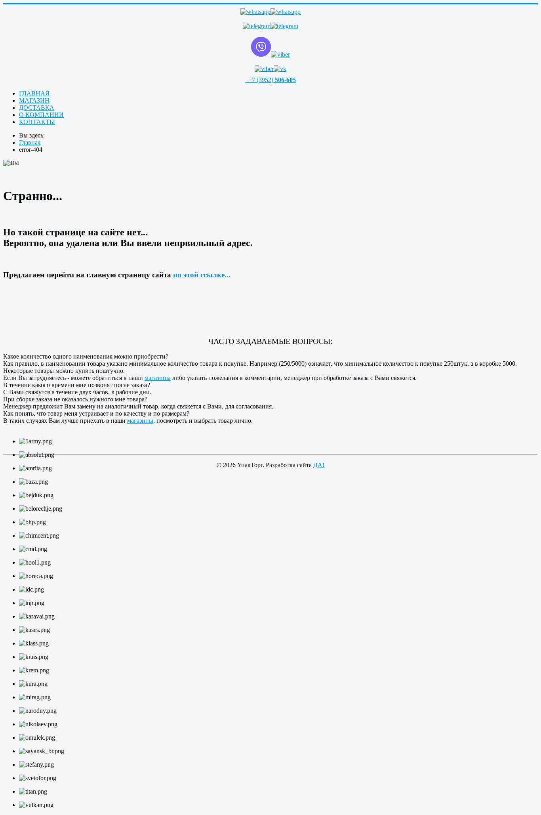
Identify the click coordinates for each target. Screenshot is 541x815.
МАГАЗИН (34, 100)
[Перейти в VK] (270, 69)
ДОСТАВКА (36, 107)
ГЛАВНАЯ (34, 93)
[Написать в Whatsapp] (270, 11)
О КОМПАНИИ (41, 114)
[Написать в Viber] (270, 47)
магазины (158, 377)
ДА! (318, 465)
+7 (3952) (271, 79)
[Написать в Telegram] (270, 26)
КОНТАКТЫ (37, 121)
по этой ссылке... (201, 275)
